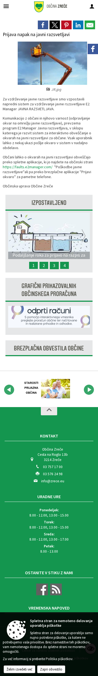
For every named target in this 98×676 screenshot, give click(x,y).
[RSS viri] (55, 594)
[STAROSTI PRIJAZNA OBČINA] (45, 388)
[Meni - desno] (91, 6)
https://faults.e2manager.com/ (28, 166)
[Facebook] (93, 49)
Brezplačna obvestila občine (49, 348)
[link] (43, 25)
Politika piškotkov (59, 659)
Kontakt (49, 436)
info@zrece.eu (52, 481)
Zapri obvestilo (51, 669)
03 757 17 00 (53, 467)
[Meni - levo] (6, 6)
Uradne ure (49, 496)
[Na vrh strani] (49, 411)
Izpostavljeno (49, 203)
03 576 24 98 (53, 474)
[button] (9, 390)
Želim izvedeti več (19, 669)
